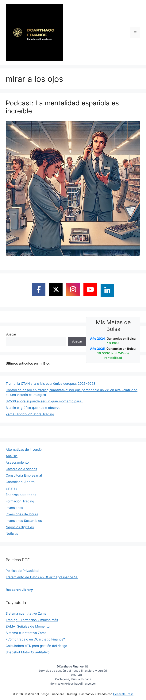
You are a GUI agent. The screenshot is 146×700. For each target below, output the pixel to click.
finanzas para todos (21, 495)
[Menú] (135, 32)
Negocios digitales (20, 527)
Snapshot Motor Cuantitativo (27, 652)
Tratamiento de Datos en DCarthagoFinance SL (42, 577)
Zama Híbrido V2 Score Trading (30, 414)
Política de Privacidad (22, 571)
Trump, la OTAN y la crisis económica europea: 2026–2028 (50, 383)
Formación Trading (20, 501)
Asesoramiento (17, 462)
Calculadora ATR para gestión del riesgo (36, 646)
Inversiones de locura (22, 514)
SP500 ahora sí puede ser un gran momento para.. (44, 401)
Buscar (11, 334)
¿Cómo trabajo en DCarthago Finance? (35, 639)
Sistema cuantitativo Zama (26, 613)
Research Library (19, 590)
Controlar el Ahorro (20, 482)
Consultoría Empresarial (24, 475)
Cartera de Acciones (21, 469)
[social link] (38, 289)
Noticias (12, 534)
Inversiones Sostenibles (24, 521)
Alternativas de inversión (25, 449)
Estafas (11, 488)
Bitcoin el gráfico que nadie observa (33, 408)
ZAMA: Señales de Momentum (29, 626)
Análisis (11, 456)
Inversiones (14, 508)
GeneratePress (123, 694)
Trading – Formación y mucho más (32, 620)
